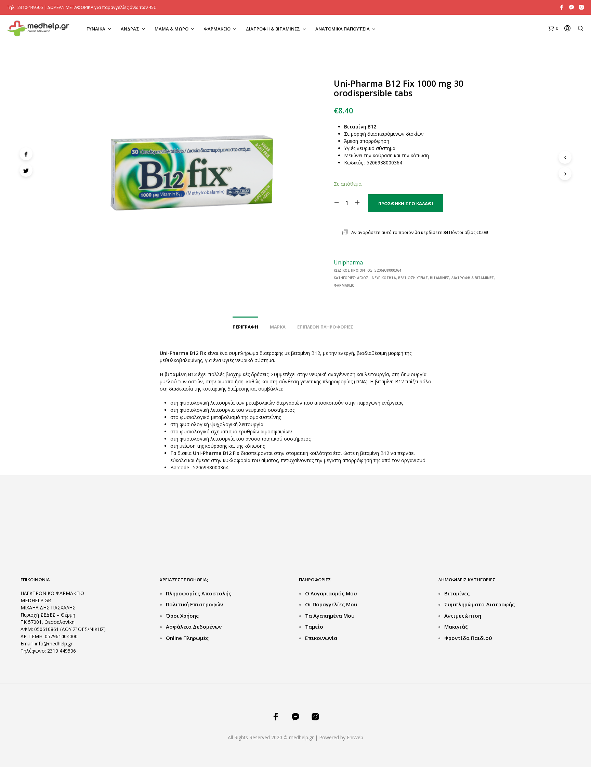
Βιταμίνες (439, 277)
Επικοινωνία (321, 637)
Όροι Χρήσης (182, 615)
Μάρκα (278, 327)
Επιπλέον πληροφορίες (325, 327)
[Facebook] (25, 153)
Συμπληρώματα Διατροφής (479, 604)
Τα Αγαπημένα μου (330, 615)
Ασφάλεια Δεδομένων (194, 626)
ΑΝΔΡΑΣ (130, 29)
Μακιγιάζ (456, 626)
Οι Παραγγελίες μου (331, 604)
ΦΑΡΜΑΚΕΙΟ (217, 29)
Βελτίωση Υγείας (413, 277)
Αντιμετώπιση (462, 615)
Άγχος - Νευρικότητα (376, 277)
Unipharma (348, 262)
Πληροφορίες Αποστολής (198, 593)
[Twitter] (25, 170)
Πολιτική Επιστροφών (194, 604)
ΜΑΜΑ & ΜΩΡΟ (171, 29)
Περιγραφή (245, 327)
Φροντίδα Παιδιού (468, 637)
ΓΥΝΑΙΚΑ (96, 29)
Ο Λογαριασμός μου (331, 593)
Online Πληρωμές (187, 637)
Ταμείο (314, 626)
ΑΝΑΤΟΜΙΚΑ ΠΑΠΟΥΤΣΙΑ (342, 29)
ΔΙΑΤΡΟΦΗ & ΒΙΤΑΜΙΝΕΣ (273, 29)
